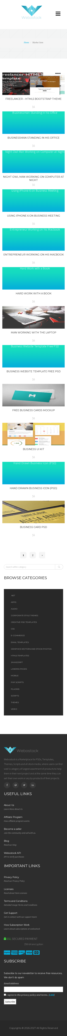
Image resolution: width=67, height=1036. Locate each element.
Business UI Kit (33, 449)
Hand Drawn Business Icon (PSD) (33, 488)
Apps (13, 602)
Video (14, 709)
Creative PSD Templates (24, 622)
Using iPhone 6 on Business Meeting (33, 215)
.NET (13, 595)
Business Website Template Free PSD (34, 371)
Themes (15, 702)
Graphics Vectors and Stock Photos (31, 649)
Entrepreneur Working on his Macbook (33, 254)
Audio (14, 609)
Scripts (15, 696)
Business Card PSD (33, 527)
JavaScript (17, 662)
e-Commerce (18, 635)
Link (51, 994)
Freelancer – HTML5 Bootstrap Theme (33, 98)
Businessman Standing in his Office (33, 137)
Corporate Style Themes (24, 615)
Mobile (15, 675)
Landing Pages (19, 669)
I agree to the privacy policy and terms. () (30, 994)
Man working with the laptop (33, 332)
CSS (12, 629)
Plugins (15, 689)
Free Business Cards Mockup (33, 410)
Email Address (11, 983)
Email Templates (20, 642)
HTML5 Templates (20, 655)
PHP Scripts (17, 682)
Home (26, 42)
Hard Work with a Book (33, 293)
